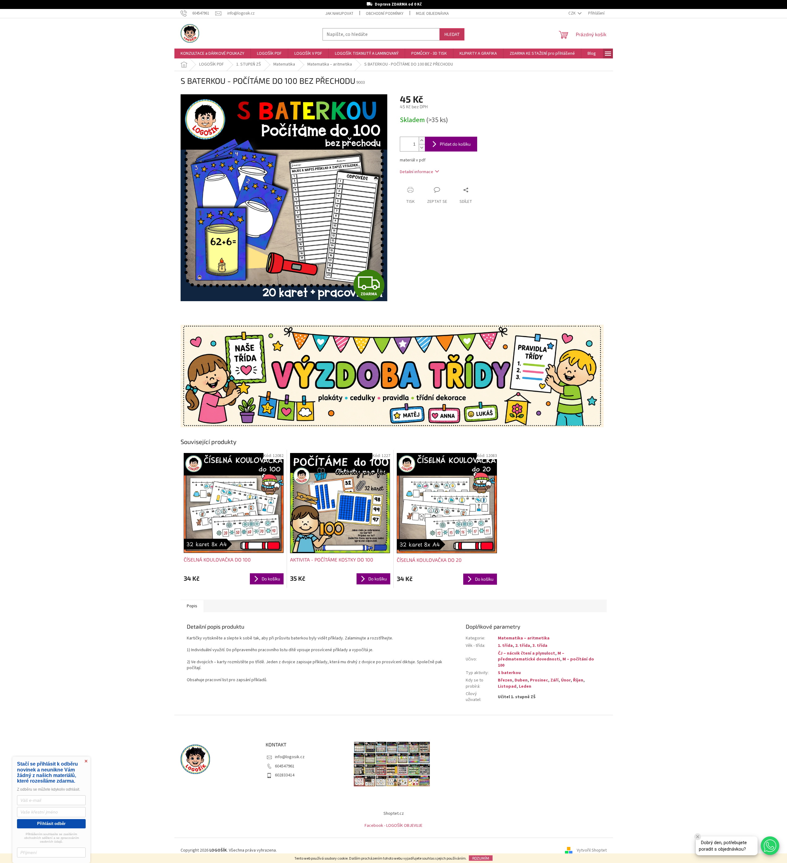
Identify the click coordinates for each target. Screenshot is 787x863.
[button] (770, 845)
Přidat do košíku (455, 144)
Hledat (452, 34)
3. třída (540, 646)
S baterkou (509, 673)
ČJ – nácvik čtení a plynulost (526, 653)
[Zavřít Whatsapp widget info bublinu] (697, 836)
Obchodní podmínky (385, 13)
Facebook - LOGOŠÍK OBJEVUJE (393, 825)
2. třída (522, 646)
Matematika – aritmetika (524, 638)
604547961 (284, 766)
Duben (521, 680)
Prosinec (539, 680)
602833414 (284, 775)
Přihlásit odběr (51, 823)
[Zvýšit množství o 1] (422, 140)
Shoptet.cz (393, 813)
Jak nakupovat (339, 13)
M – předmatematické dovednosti (531, 656)
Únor (566, 680)
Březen (505, 680)
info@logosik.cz (290, 757)
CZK (572, 13)
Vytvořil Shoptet (592, 850)
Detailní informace (416, 172)
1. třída (505, 646)
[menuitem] (212, 53)
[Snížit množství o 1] (422, 147)
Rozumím (480, 858)
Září (554, 680)
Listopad (507, 686)
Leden (525, 686)
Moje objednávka (432, 13)
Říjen (578, 680)
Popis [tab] (192, 606)
